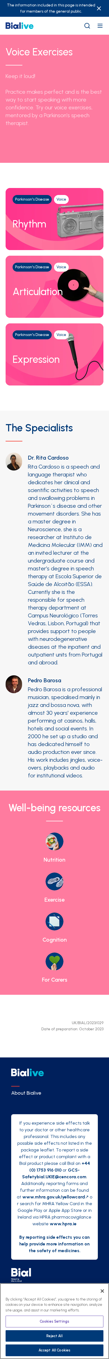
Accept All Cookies (54, 1350)
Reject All (54, 1336)
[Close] (102, 1291)
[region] (54, 1321)
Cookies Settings (54, 1321)
